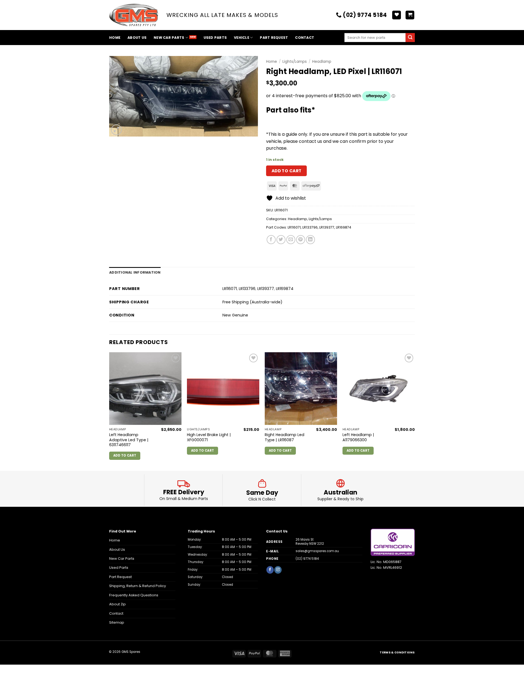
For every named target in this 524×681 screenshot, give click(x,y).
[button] (410, 15)
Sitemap (116, 622)
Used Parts (215, 37)
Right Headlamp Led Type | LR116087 (284, 437)
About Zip (117, 604)
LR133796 (310, 227)
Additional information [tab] (135, 272)
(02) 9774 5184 (307, 558)
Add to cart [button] (124, 455)
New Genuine (235, 315)
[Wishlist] (396, 15)
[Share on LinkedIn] (310, 239)
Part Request (274, 37)
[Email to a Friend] (290, 239)
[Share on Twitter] (280, 239)
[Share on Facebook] (271, 239)
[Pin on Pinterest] (300, 239)
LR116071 (294, 227)
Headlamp (321, 61)
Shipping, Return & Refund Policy (137, 586)
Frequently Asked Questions (133, 595)
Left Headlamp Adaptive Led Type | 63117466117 (128, 440)
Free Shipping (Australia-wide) (252, 302)
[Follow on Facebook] (269, 569)
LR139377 (326, 227)
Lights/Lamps (294, 61)
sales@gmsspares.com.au (317, 551)
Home (114, 37)
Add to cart (287, 171)
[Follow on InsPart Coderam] (277, 569)
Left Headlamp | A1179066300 (358, 437)
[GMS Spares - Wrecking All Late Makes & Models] (133, 15)
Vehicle (241, 37)
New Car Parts (169, 37)
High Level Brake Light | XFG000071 (209, 437)
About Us (137, 37)
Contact (304, 37)
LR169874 (343, 227)
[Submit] (410, 37)
